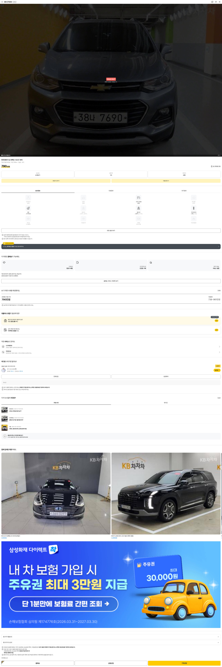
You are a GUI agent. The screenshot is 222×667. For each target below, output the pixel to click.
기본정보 (111, 191)
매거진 (166, 403)
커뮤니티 (56, 403)
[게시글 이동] (111, 410)
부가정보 (184, 191)
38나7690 (10, 2)
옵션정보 (37, 191)
